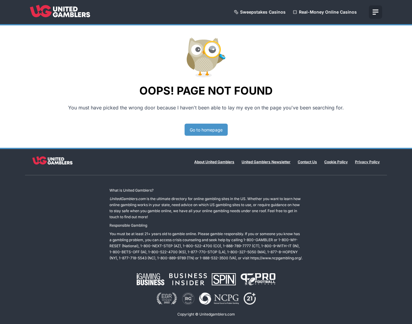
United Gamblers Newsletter (266, 162)
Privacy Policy (367, 162)
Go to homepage (206, 129)
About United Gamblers (214, 162)
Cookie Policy (336, 162)
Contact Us (307, 162)
